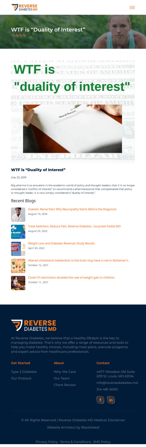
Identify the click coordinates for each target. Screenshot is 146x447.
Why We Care (65, 372)
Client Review (65, 385)
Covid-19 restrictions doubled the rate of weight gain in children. (71, 277)
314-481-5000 (107, 389)
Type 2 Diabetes (24, 372)
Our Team (62, 378)
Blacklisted (90, 427)
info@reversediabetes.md (116, 383)
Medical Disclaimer (109, 420)
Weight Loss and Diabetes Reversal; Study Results (61, 243)
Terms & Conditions (75, 442)
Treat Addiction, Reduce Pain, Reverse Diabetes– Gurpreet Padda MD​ (74, 226)
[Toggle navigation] (132, 7)
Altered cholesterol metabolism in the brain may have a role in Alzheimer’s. (78, 260)
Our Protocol (21, 378)
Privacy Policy (47, 442)
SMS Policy (102, 442)
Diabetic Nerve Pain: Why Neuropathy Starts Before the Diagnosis (72, 209)
